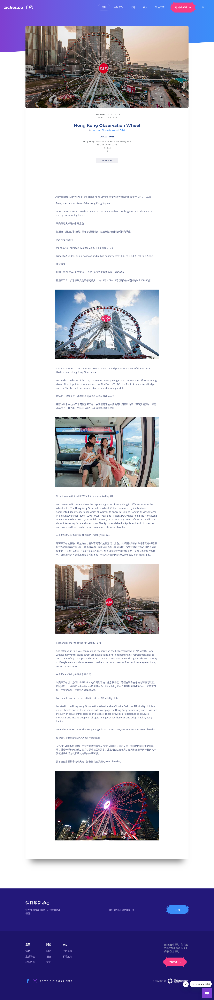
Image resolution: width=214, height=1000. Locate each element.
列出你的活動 (181, 7)
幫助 (48, 962)
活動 (104, 7)
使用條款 (67, 950)
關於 (145, 7)
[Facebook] (27, 7)
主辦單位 (118, 7)
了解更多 (173, 962)
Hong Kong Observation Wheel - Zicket (108, 130)
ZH (203, 7)
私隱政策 (67, 956)
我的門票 (160, 7)
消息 (133, 7)
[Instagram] (31, 7)
